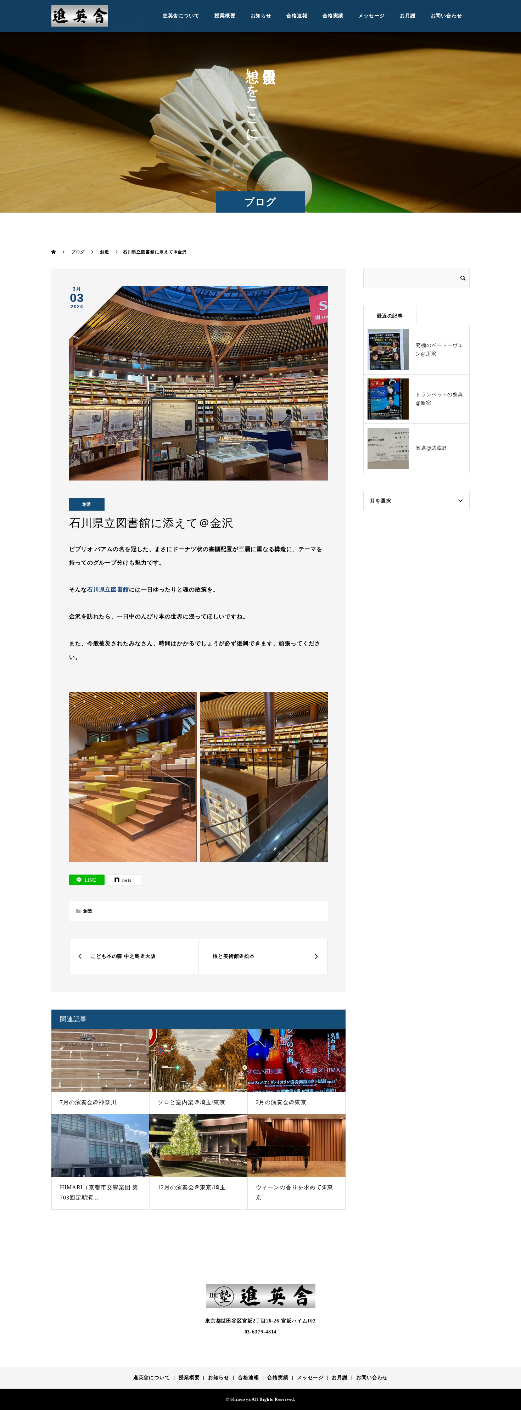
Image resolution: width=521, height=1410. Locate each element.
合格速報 (297, 15)
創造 (86, 504)
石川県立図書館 (108, 589)
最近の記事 (390, 316)
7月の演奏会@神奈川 (88, 1102)
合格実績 (333, 15)
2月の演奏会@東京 (281, 1102)
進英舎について (181, 15)
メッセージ (371, 15)
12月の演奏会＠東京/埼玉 (192, 1187)
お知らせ (261, 15)
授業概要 (225, 15)
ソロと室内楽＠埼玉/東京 (191, 1102)
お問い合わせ (446, 15)
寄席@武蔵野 (431, 448)
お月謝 (408, 15)
